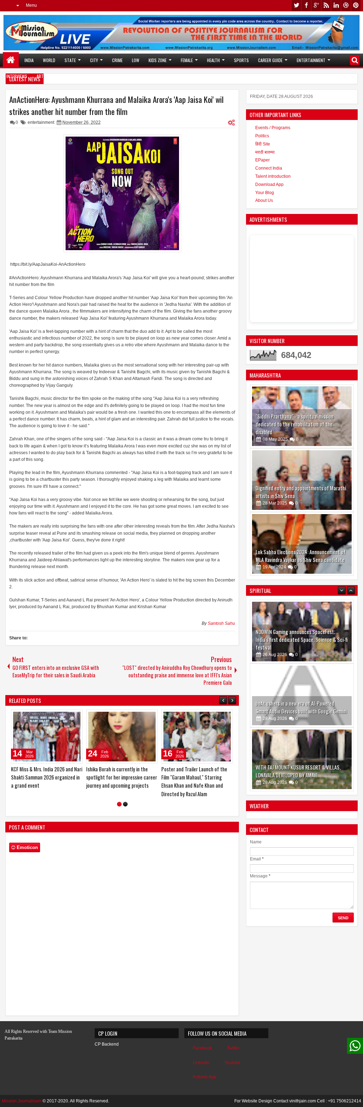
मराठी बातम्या (265, 152)
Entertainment (311, 60)
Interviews (16, 76)
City (94, 60)
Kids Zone (158, 60)
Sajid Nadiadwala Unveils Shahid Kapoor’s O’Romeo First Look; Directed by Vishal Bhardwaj (118, 777)
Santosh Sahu (221, 623)
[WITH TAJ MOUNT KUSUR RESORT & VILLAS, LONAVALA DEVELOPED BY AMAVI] (302, 733)
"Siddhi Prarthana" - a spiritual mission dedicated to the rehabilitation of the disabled (295, 424)
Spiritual (76, 76)
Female (187, 60)
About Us (264, 200)
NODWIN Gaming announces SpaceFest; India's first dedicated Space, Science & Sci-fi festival (302, 613)
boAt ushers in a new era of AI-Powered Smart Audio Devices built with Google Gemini (301, 681)
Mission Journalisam (21, 1100)
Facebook (202, 1048)
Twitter (233, 1048)
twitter (296, 5)
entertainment (41, 122)
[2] (125, 804)
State (70, 60)
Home (11, 60)
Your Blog (264, 192)
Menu (31, 5)
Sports (241, 60)
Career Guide (270, 60)
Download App (269, 184)
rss (326, 5)
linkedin (336, 5)
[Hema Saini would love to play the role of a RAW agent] (197, 736)
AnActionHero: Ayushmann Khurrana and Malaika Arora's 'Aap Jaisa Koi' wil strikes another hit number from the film (116, 105)
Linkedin (201, 1062)
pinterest (356, 5)
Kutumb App (204, 1076)
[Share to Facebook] (59, 716)
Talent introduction (273, 176)
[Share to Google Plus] (74, 716)
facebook (306, 5)
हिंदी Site (262, 144)
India (29, 60)
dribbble (346, 5)
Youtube (232, 1062)
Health (213, 60)
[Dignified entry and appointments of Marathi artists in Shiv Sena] (302, 480)
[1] (119, 804)
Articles (45, 76)
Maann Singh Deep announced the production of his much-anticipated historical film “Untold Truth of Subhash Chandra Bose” (45, 781)
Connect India (268, 168)
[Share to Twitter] (67, 716)
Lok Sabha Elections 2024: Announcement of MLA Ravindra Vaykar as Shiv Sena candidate (301, 555)
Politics (262, 135)
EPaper (262, 160)
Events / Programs (272, 127)
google (316, 5)
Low (135, 60)
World (49, 60)
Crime (117, 60)
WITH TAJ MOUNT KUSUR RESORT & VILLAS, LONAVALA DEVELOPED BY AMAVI (298, 745)
